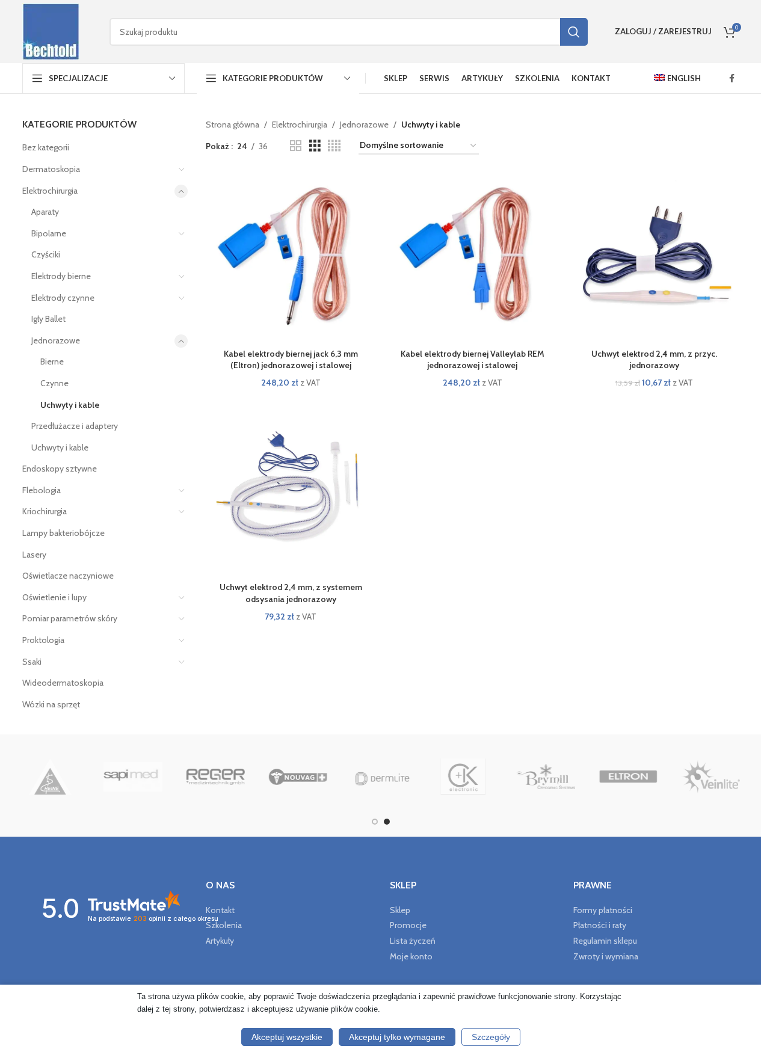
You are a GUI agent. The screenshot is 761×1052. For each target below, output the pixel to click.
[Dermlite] (389, 776)
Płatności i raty (599, 925)
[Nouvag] (307, 776)
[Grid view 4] (334, 145)
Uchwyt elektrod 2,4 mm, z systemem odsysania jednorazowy (291, 593)
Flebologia (41, 490)
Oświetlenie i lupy (54, 597)
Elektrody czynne (62, 297)
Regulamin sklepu (605, 940)
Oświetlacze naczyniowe (68, 575)
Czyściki (45, 254)
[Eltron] (637, 776)
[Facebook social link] (732, 78)
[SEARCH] (574, 32)
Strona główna (232, 124)
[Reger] (224, 776)
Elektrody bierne (61, 276)
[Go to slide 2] (387, 822)
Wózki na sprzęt (51, 704)
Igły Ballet (48, 318)
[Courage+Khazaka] (472, 776)
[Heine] (59, 776)
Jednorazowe (55, 340)
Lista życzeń (413, 940)
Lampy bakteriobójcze (63, 533)
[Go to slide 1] (375, 822)
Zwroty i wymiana (605, 956)
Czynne (54, 383)
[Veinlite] (720, 776)
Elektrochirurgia (50, 190)
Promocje (408, 925)
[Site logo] (50, 30)
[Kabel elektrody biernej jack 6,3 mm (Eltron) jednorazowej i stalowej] (290, 257)
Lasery (34, 554)
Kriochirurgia (44, 511)
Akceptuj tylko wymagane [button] (397, 1037)
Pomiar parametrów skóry (69, 618)
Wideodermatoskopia (62, 682)
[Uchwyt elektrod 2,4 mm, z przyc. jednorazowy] (654, 257)
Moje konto (411, 956)
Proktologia (43, 640)
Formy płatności (602, 910)
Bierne (52, 361)
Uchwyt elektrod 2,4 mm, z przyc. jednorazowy (654, 359)
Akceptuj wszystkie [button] (286, 1037)
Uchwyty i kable (69, 404)
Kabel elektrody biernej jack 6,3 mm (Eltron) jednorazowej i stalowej (291, 359)
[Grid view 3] (315, 145)
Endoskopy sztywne (59, 468)
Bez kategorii (45, 147)
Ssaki (32, 661)
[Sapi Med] (142, 776)
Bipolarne (48, 233)
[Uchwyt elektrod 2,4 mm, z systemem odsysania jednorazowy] (290, 491)
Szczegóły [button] (491, 1037)
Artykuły (220, 940)
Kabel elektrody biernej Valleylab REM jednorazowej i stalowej (472, 359)
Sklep (400, 910)
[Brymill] (555, 776)
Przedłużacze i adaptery (74, 425)
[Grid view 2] (295, 145)
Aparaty (45, 211)
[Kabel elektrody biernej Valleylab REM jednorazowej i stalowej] (472, 257)
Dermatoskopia (51, 169)
